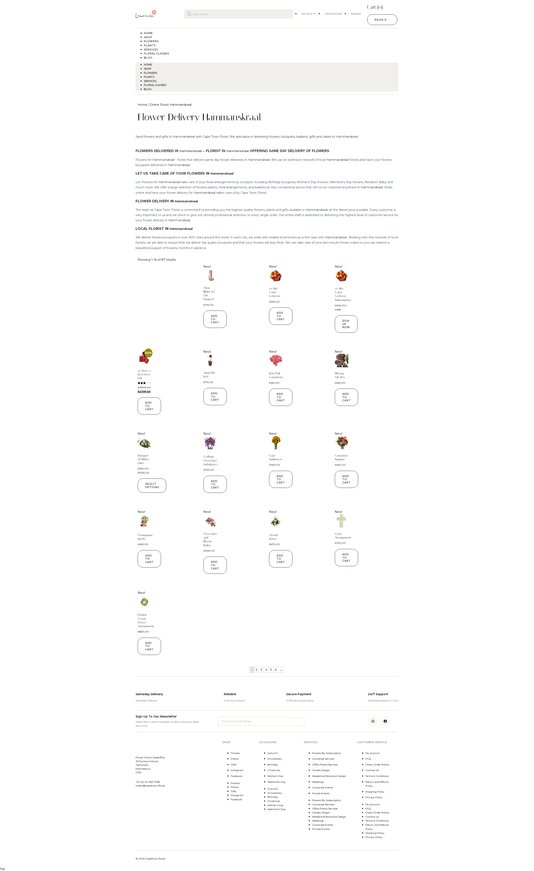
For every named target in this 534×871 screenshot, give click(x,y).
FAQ (368, 758)
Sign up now (346, 324)
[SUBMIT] (295, 722)
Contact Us (372, 770)
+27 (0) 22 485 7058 (148, 781)
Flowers (150, 72)
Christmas (273, 770)
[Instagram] (373, 721)
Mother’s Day (275, 776)
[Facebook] (385, 721)
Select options (152, 485)
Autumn (272, 753)
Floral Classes (156, 53)
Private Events (321, 793)
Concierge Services (323, 758)
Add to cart (215, 319)
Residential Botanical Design (329, 776)
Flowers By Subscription (326, 753)
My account (372, 753)
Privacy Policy (374, 797)
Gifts (233, 764)
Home (148, 64)
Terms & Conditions (377, 776)
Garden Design (321, 770)
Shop (147, 68)
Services (150, 81)
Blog (148, 57)
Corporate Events (322, 787)
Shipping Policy (374, 791)
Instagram (237, 770)
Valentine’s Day (276, 781)
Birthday (272, 764)
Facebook (236, 776)
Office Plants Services (325, 764)
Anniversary (274, 758)
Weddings (318, 781)
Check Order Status (377, 764)
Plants (149, 76)
